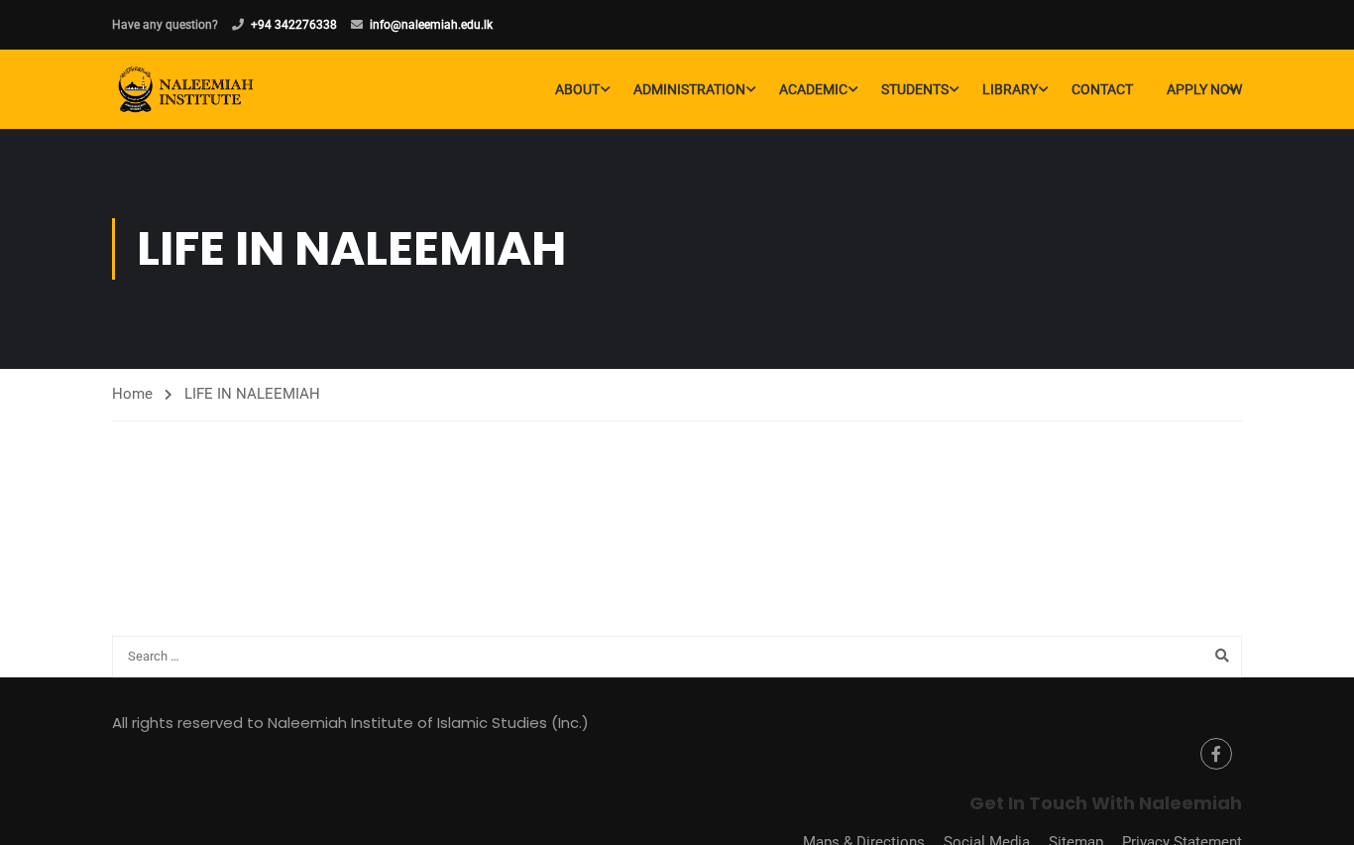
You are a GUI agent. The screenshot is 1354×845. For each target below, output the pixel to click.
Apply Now (1204, 89)
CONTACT (1102, 89)
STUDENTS (915, 89)
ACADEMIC (813, 89)
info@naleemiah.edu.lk (431, 25)
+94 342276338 (294, 25)
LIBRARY (1010, 89)
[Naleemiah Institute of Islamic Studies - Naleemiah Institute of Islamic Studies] (188, 89)
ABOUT (577, 89)
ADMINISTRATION (689, 89)
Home (132, 394)
